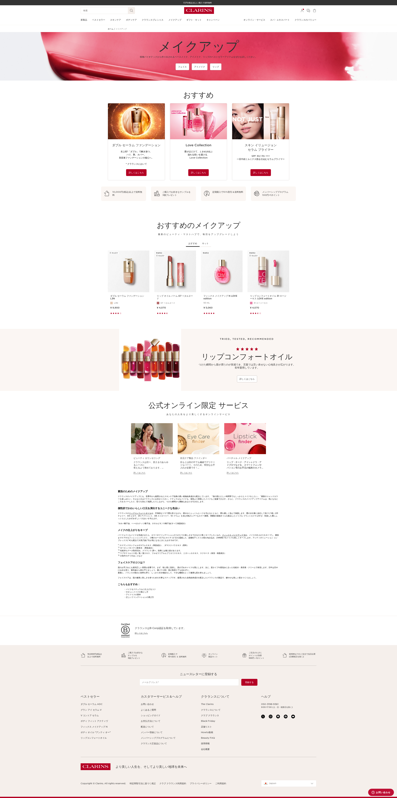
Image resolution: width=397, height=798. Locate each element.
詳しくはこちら (136, 172)
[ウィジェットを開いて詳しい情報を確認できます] (381, 792)
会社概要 (205, 749)
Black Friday (208, 721)
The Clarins (207, 704)
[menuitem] (302, 10)
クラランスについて (211, 710)
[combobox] (288, 783)
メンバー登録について (152, 732)
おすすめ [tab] (192, 243)
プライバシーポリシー (201, 783)
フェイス (182, 67)
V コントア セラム (90, 715)
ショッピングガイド (150, 715)
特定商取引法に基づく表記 (143, 783)
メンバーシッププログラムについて (158, 738)
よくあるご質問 (148, 710)
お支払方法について (150, 721)
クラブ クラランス (210, 715)
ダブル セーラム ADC (92, 704)
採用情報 (205, 743)
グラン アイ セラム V (91, 710)
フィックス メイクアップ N (233, 535)
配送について (147, 726)
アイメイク (199, 67)
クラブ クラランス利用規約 (172, 783)
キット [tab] (205, 243)
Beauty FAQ (208, 738)
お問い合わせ (147, 704)
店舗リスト (206, 726)
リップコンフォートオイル (140, 513)
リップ (215, 67)
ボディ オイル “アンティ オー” (96, 732)
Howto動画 (207, 732)
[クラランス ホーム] (199, 10)
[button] (108, 696)
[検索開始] (131, 10)
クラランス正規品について (154, 743)
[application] (136, 141)
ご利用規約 (220, 783)
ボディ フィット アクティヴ (94, 721)
